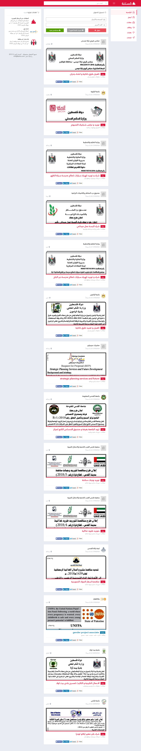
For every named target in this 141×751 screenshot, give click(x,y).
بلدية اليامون (95, 294)
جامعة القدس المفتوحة (91, 396)
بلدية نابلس (95, 700)
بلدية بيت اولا (94, 650)
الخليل (47, 653)
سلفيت (48, 94)
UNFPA (96, 599)
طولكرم (48, 44)
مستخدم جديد (54, 30)
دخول (98, 30)
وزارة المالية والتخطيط (91, 142)
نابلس (47, 704)
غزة (47, 247)
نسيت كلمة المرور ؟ (75, 30)
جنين (47, 298)
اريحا (47, 196)
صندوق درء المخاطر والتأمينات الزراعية (86, 193)
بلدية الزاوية (95, 91)
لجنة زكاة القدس (94, 548)
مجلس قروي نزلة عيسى (90, 41)
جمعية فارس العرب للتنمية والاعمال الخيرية (84, 447)
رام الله (48, 145)
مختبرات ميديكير (93, 345)
